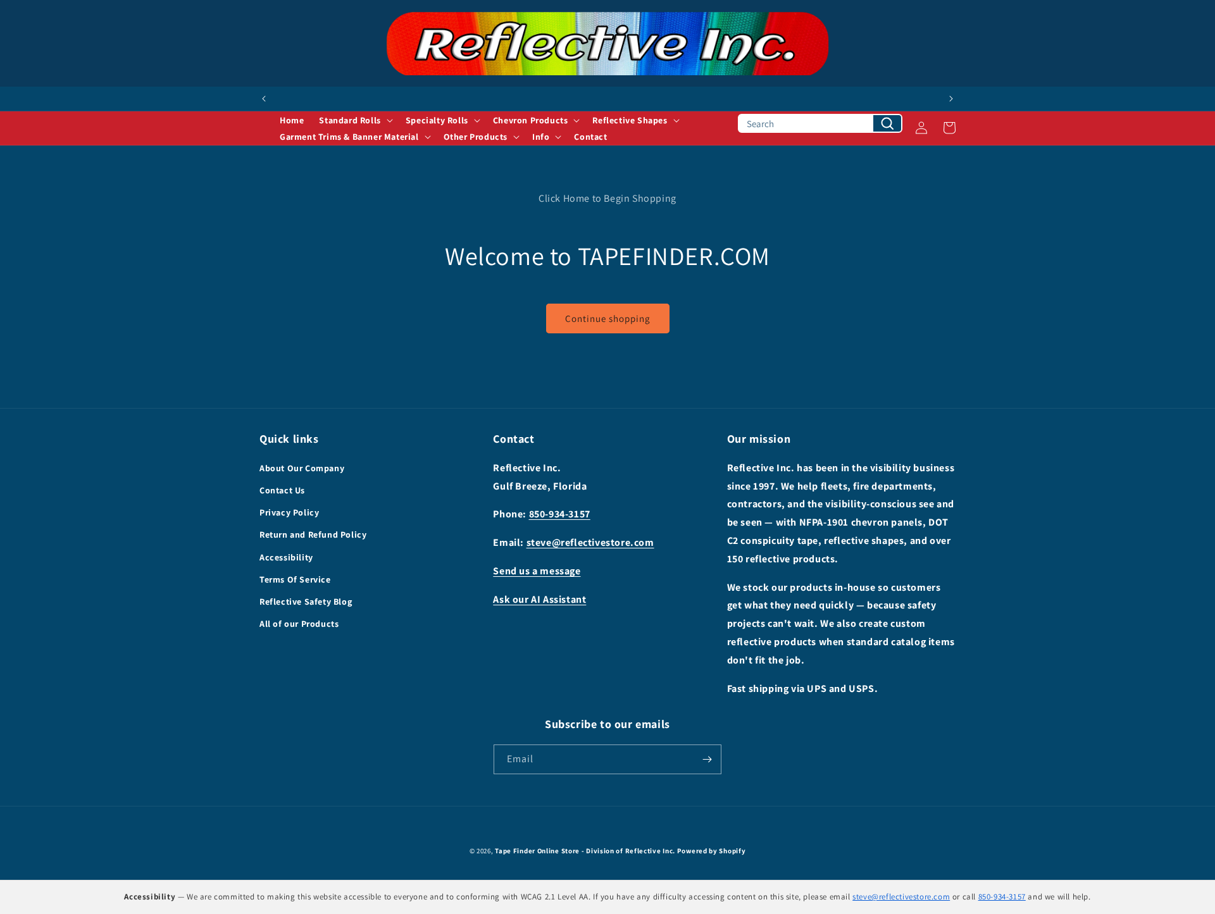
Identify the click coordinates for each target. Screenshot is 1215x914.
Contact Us (282, 490)
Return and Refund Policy (312, 534)
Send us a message (536, 570)
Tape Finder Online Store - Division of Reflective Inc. (585, 850)
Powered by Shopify (711, 850)
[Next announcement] (951, 99)
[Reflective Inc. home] (607, 43)
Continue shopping (608, 318)
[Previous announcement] (264, 99)
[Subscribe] (707, 759)
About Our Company (301, 468)
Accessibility (286, 557)
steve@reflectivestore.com (590, 542)
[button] (354, 120)
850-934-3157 (559, 514)
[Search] (887, 123)
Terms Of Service (295, 579)
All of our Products (299, 623)
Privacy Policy (289, 512)
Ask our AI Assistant (539, 599)
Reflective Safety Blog (305, 601)
